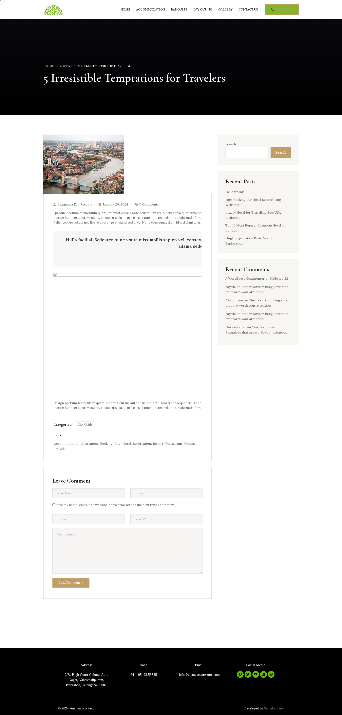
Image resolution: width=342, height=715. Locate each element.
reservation (142, 443)
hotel (126, 443)
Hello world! (234, 192)
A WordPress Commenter (245, 278)
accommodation (66, 443)
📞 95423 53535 (282, 9)
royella (230, 287)
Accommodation (150, 9)
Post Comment (69, 582)
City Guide (85, 424)
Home (125, 9)
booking (106, 443)
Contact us (248, 9)
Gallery (225, 9)
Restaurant (173, 443)
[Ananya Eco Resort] (65, 10)
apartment (89, 443)
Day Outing (202, 9)
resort (158, 443)
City (117, 443)
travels (59, 449)
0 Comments (149, 204)
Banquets (179, 9)
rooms (189, 443)
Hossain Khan (235, 327)
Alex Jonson (234, 300)
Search (230, 144)
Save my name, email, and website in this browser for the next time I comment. (115, 505)
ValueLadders (274, 708)
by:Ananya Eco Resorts (75, 204)
